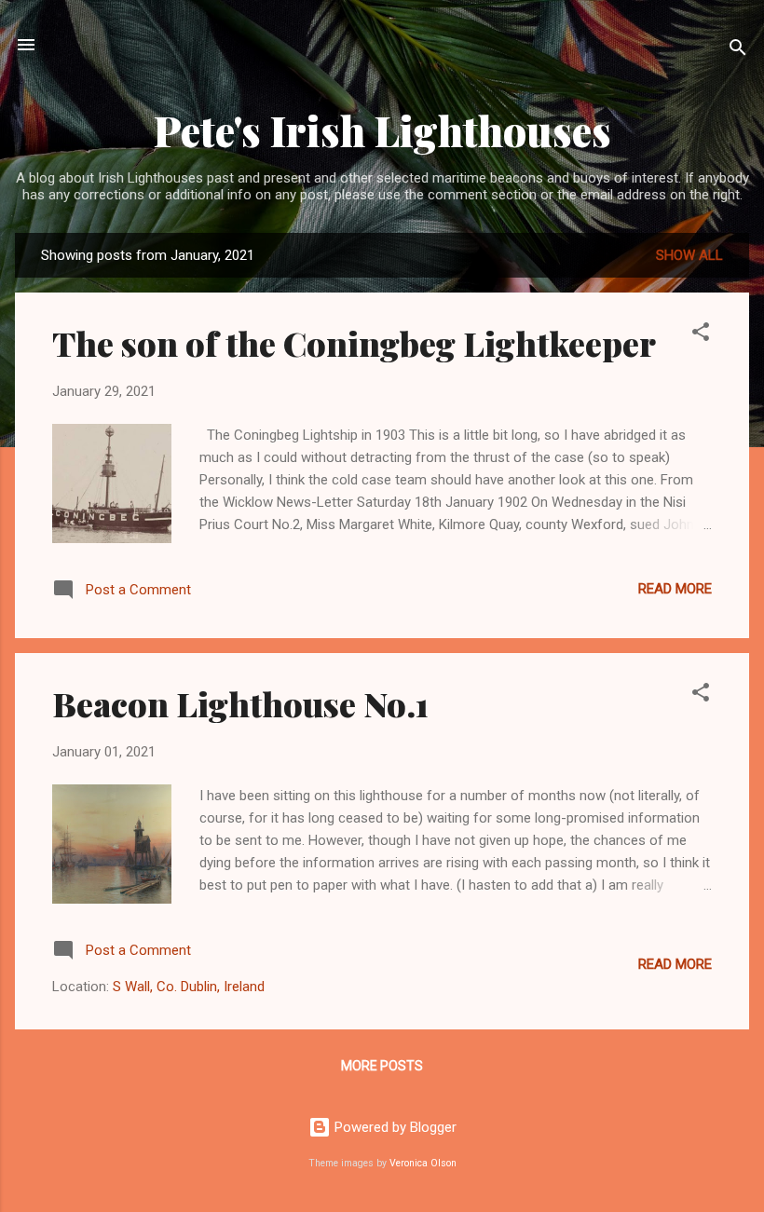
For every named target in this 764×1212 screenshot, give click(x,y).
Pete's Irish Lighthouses (382, 129)
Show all (689, 255)
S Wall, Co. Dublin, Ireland (189, 986)
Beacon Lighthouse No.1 (240, 703)
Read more (675, 588)
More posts (382, 1065)
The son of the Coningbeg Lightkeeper (354, 342)
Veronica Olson (423, 1163)
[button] (700, 334)
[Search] (738, 50)
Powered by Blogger (394, 1127)
